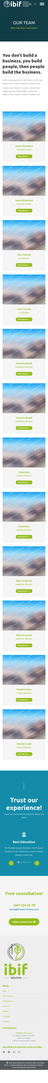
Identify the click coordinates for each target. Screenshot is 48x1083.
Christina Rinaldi (24, 363)
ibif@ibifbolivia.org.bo (24, 1033)
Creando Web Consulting (35, 1063)
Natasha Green (24, 689)
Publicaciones (8, 1001)
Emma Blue (24, 472)
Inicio (4, 991)
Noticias (6, 1011)
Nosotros (6, 1006)
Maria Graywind (24, 581)
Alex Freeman (24, 255)
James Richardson (24, 146)
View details (23, 156)
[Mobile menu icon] (42, 4)
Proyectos (6, 1016)
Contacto (6, 1021)
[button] (18, 862)
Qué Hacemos (8, 996)
